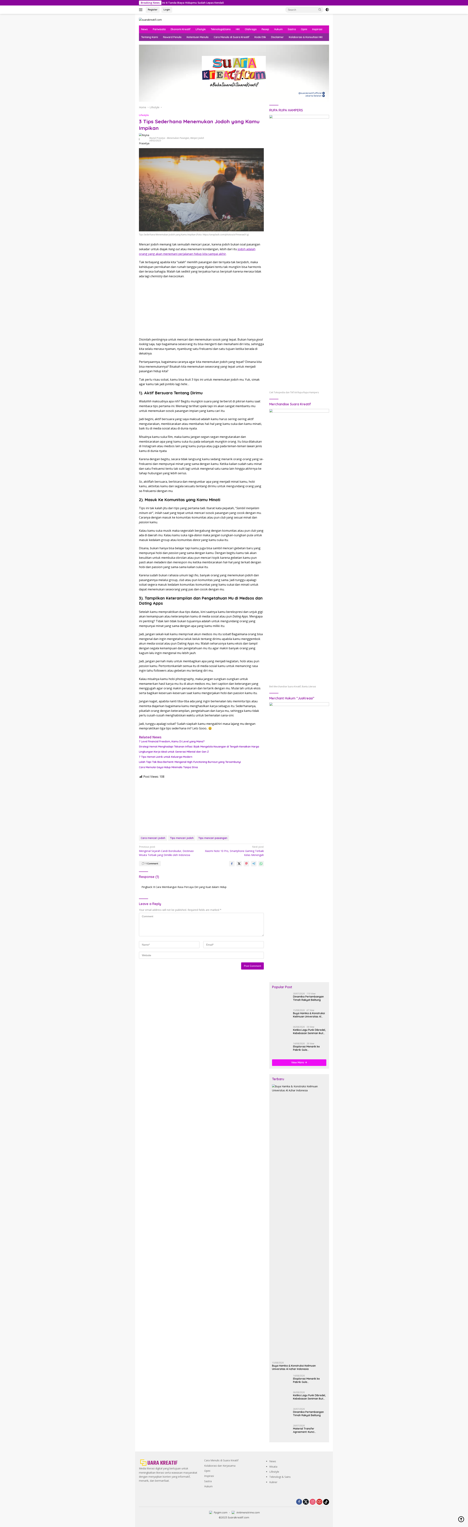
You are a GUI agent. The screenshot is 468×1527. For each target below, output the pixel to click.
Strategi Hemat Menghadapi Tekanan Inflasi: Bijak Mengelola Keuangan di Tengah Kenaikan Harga (199, 746)
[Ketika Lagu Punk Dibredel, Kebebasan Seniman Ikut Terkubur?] (281, 1032)
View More (298, 1062)
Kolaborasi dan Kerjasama (219, 1465)
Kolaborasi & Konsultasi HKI (305, 37)
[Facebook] (299, 1502)
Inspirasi (317, 29)
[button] (320, 9)
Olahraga (250, 29)
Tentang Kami (149, 37)
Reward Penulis (172, 37)
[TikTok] (326, 1502)
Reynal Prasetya (157, 138)
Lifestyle (201, 29)
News (144, 29)
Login (167, 9)
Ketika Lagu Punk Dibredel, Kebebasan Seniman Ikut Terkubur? (309, 1031)
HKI (238, 29)
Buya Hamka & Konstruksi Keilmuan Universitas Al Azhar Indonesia (309, 1015)
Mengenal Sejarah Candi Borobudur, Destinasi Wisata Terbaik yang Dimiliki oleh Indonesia (166, 851)
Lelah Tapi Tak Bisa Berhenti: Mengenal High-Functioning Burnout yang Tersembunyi (190, 762)
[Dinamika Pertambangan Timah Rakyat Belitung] (281, 999)
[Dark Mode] (327, 10)
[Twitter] (306, 1502)
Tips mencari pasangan (212, 838)
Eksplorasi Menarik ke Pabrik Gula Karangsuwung (306, 1048)
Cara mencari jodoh (153, 838)
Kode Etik (260, 37)
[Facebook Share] (232, 863)
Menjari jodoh (197, 138)
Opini (304, 29)
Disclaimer (277, 37)
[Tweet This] (239, 863)
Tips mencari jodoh (182, 838)
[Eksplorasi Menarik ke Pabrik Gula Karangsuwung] (281, 1049)
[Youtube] (319, 1502)
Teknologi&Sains (221, 29)
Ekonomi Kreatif (180, 29)
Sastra (292, 29)
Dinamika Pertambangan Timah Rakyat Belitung (308, 998)
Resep (265, 29)
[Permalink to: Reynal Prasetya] (144, 139)
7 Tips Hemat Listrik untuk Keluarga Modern (166, 756)
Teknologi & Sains (280, 1477)
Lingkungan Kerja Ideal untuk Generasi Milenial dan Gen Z (174, 751)
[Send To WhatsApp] (261, 863)
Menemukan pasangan (178, 138)
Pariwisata (159, 29)
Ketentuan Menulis (198, 37)
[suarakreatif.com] (150, 19)
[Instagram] (313, 1502)
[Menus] (141, 10)
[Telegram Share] (253, 863)
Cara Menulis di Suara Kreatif (231, 37)
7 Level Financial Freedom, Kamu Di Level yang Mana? (172, 741)
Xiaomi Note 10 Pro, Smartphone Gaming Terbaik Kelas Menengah (234, 851)
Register (152, 9)
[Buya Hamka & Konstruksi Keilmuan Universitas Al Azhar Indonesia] (281, 1016)
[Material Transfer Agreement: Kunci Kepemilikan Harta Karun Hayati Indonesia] (281, 1431)
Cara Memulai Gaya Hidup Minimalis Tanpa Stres (168, 767)
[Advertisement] (201, 308)
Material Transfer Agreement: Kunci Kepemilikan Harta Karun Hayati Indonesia (308, 1430)
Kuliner (273, 1482)
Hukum (278, 29)
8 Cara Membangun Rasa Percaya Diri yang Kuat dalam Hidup (190, 887)
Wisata (273, 1466)
